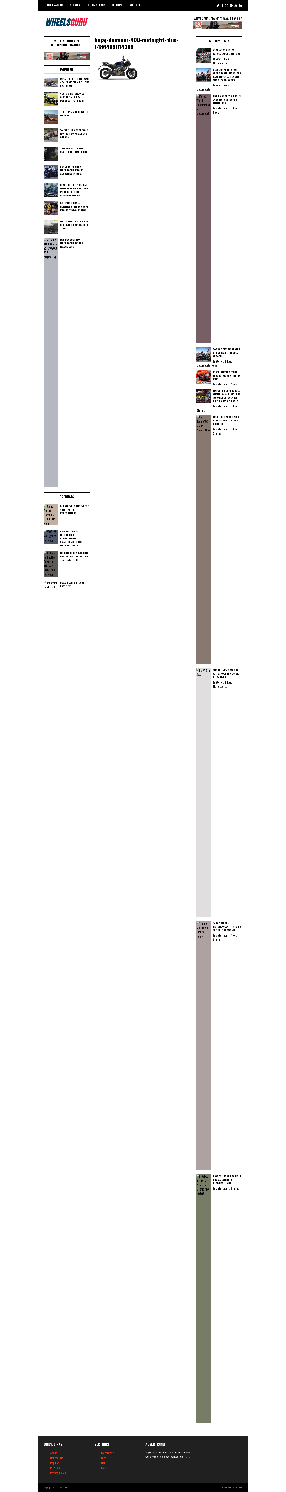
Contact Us (56, 1458)
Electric (117, 5)
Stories (75, 5)
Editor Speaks (96, 5)
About (53, 1453)
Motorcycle (107, 1453)
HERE (187, 1456)
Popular (54, 1463)
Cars (103, 1463)
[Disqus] (143, 128)
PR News (55, 1468)
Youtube (135, 5)
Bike (103, 1458)
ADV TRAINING (55, 5)
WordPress (237, 1487)
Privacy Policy (58, 1473)
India (104, 1468)
